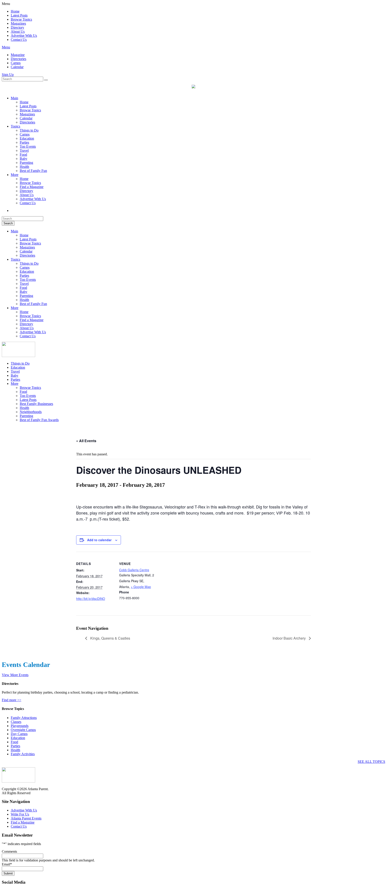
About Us (18, 31)
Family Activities (23, 754)
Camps (16, 63)
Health (24, 167)
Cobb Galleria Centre (134, 570)
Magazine (18, 55)
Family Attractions (24, 718)
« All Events (86, 440)
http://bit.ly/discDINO (90, 598)
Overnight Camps (23, 730)
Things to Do (29, 130)
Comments (9, 851)
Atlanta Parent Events (26, 818)
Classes (16, 722)
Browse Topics (21, 19)
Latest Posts (19, 15)
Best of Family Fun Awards (39, 420)
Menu (6, 47)
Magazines (18, 23)
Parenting (26, 162)
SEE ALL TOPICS (371, 762)
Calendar (17, 67)
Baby (23, 158)
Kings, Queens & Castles (109, 638)
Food (23, 154)
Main (14, 98)
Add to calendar (99, 540)
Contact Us (19, 39)
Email (7, 864)
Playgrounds (19, 726)
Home (15, 11)
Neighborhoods (31, 412)
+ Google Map (141, 586)
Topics (15, 126)
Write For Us (20, 814)
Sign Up (8, 74)
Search (8, 223)
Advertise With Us (24, 35)
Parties (24, 142)
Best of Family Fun (33, 171)
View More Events (15, 675)
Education (27, 138)
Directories (18, 59)
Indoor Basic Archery (290, 638)
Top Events (28, 146)
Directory (17, 27)
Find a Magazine (31, 187)
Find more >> (11, 700)
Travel (24, 150)
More (14, 175)
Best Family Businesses (36, 404)
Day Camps (19, 734)
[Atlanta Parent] (18, 356)
